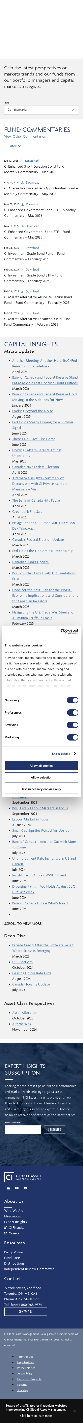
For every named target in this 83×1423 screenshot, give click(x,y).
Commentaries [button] (18, 109)
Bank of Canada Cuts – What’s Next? (40, 903)
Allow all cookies (41, 765)
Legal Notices (25, 1362)
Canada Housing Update (31, 984)
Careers (14, 1233)
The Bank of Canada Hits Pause (36, 500)
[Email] (25, 1188)
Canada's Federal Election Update (38, 539)
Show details (61, 753)
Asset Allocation (25, 1012)
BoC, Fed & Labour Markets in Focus (40, 808)
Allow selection (41, 777)
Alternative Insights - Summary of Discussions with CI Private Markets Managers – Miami (39, 483)
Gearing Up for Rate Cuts (31, 973)
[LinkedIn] (8, 1188)
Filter (12, 146)
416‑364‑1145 (25, 1299)
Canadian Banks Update (30, 562)
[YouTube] (17, 1188)
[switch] (72, 712)
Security (22, 1384)
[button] (56, 7)
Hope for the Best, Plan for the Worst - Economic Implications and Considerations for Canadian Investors (45, 595)
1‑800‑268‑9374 (30, 1305)
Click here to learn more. (36, 1416)
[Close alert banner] (74, 1411)
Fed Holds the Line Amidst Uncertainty (42, 551)
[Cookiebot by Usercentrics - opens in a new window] (60, 631)
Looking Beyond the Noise (32, 411)
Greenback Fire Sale (27, 511)
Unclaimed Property (29, 1379)
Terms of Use (25, 1356)
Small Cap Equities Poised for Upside (41, 830)
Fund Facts (12, 1258)
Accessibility (25, 1373)
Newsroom (12, 1216)
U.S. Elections (22, 962)
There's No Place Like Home (33, 439)
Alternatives (21, 1024)
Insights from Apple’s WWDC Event (39, 875)
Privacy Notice (26, 1367)
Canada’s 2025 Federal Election (35, 467)
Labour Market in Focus (30, 819)
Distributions (14, 1263)
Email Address (12, 1122)
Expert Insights (15, 1222)
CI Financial (17, 1227)
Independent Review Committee (29, 1269)
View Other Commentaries (25, 136)
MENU (74, 7)
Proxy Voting (14, 1252)
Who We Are (14, 1210)
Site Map (22, 1390)
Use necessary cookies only (41, 789)
